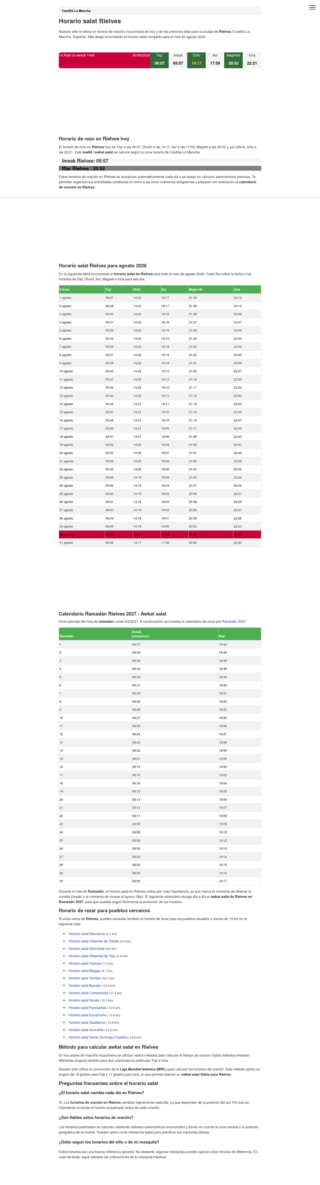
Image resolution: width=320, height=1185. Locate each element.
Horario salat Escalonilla (87, 1014)
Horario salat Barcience (87, 933)
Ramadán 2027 (234, 621)
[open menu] (312, 7)
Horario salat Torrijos (85, 977)
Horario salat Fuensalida (87, 1007)
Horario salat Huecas (85, 963)
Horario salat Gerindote (86, 948)
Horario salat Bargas (84, 970)
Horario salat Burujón (85, 985)
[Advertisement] (160, 105)
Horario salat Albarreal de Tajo (92, 955)
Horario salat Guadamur (87, 1022)
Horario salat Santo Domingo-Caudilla (98, 1037)
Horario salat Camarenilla (88, 992)
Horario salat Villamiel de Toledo (94, 941)
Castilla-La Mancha (76, 10)
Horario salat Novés (84, 1000)
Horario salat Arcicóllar (86, 1029)
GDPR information (73, 1178)
